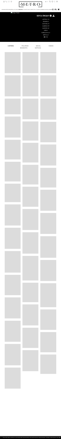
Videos (51, 45)
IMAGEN (3, 9)
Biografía (23, 48)
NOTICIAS (38, 48)
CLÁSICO (16, 9)
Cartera (11, 45)
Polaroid (25, 45)
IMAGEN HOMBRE (48, 9)
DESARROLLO (12, 9)
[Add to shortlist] (51, 16)
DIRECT (32, 9)
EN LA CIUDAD (37, 9)
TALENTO (25, 9)
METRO (6, 9)
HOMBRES (42, 9)
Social (38, 45)
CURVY (28, 9)
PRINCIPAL (21, 9)
